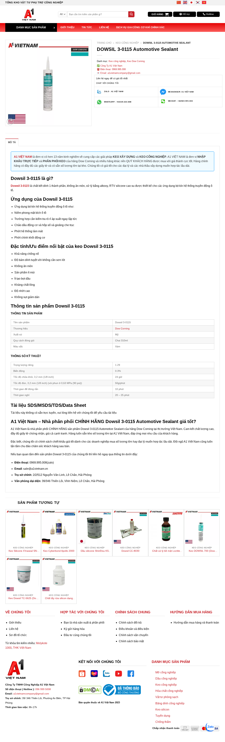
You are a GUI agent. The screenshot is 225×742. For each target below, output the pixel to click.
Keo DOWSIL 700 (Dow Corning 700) (202, 551)
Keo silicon (162, 709)
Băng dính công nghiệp (169, 703)
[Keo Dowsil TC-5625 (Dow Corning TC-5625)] (23, 574)
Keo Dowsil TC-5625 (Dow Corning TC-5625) (23, 598)
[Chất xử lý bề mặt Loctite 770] (166, 527)
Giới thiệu (67, 27)
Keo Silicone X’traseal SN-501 (23, 551)
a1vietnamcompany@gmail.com (31, 693)
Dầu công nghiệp (166, 678)
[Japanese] (191, 2)
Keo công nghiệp (127, 43)
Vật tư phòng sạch (166, 697)
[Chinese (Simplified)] (179, 2)
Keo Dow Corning (136, 61)
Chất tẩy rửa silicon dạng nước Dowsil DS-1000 (59, 598)
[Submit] (131, 14)
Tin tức (87, 27)
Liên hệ (104, 27)
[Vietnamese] (204, 2)
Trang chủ (104, 43)
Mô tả (12, 142)
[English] (185, 2)
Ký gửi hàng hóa (74, 628)
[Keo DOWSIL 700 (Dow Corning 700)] (201, 527)
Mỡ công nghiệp (165, 672)
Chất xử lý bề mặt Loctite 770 (166, 551)
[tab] (11, 142)
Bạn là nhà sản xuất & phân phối (84, 622)
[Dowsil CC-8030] (130, 527)
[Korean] (198, 2)
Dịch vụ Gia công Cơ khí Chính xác (140, 27)
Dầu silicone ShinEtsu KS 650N (95, 551)
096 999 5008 (43, 689)
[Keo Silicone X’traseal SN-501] (23, 527)
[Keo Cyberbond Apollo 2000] (58, 527)
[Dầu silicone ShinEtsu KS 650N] (94, 527)
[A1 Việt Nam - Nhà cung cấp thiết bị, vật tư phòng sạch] (29, 14)
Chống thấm (163, 721)
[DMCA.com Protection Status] (90, 689)
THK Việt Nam (22, 647)
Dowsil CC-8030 (130, 550)
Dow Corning (122, 328)
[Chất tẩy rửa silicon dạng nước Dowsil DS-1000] (58, 574)
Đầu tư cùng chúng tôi (77, 635)
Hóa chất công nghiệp (169, 690)
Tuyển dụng (162, 715)
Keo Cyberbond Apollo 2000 (58, 550)
